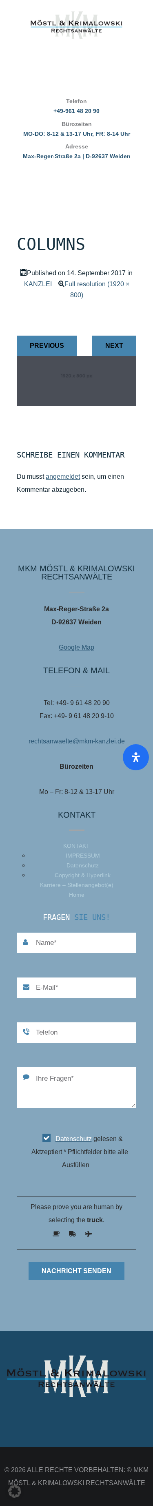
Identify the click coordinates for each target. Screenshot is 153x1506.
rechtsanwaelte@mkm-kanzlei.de (77, 741)
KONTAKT (76, 846)
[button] (14, 1491)
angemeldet (63, 476)
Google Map (76, 647)
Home (76, 894)
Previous (47, 345)
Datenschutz (83, 865)
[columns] (76, 403)
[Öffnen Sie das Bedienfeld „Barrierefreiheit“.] (136, 757)
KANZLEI (38, 284)
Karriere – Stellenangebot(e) (76, 885)
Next (114, 345)
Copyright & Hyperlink (83, 875)
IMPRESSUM (83, 855)
